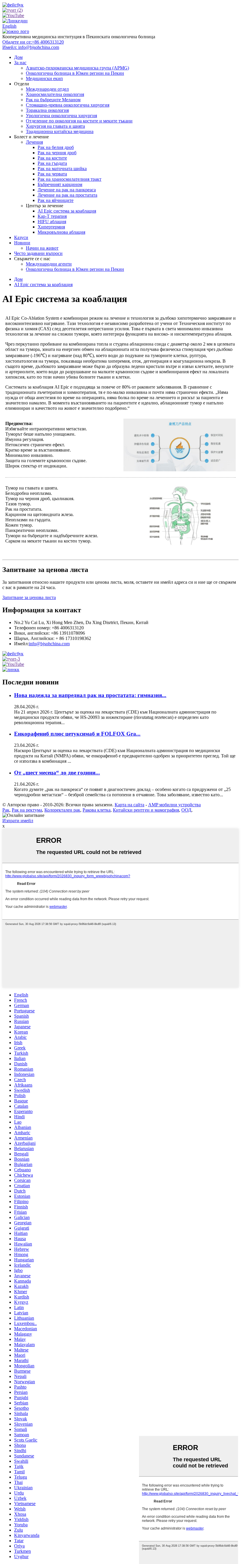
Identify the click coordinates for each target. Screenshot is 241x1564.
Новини (22, 242)
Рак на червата (52, 173)
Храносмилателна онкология (55, 94)
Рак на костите (52, 157)
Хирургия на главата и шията (55, 126)
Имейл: (30, 47)
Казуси (21, 237)
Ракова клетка (97, 809)
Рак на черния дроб (57, 152)
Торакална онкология (47, 110)
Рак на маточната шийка (62, 168)
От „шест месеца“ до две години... (57, 772)
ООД (186, 809)
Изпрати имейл (17, 820)
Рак (5, 809)
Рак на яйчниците (55, 200)
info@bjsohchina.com (49, 643)
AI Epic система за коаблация (67, 210)
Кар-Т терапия (52, 216)
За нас (20, 62)
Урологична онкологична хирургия (61, 115)
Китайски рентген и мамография (146, 809)
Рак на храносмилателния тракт (69, 179)
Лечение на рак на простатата (67, 195)
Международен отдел (47, 89)
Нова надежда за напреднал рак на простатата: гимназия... (90, 695)
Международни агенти (49, 263)
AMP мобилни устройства (174, 804)
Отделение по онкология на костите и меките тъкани (79, 120)
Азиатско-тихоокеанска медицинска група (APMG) (77, 67)
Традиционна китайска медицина (59, 131)
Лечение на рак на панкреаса (67, 189)
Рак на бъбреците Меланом (53, 99)
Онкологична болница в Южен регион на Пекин (75, 73)
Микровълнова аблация (61, 232)
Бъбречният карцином (60, 184)
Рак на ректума (27, 809)
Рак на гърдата (52, 163)
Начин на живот (42, 248)
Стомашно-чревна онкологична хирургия (67, 104)
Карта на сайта (129, 804)
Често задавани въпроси (38, 253)
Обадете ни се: (33, 41)
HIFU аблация (52, 221)
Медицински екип (44, 78)
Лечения (34, 142)
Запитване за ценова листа (29, 597)
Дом (18, 57)
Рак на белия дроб (56, 147)
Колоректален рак (62, 809)
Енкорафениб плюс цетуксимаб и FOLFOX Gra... (77, 734)
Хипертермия (51, 226)
